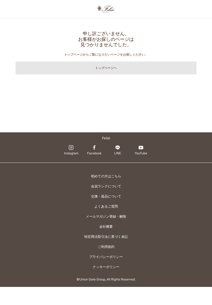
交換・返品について (106, 196)
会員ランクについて (106, 186)
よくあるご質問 (106, 206)
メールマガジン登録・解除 (106, 216)
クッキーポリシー (106, 267)
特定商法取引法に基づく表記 (106, 236)
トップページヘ (106, 68)
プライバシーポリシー (106, 257)
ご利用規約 (106, 247)
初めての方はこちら (106, 176)
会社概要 (106, 226)
